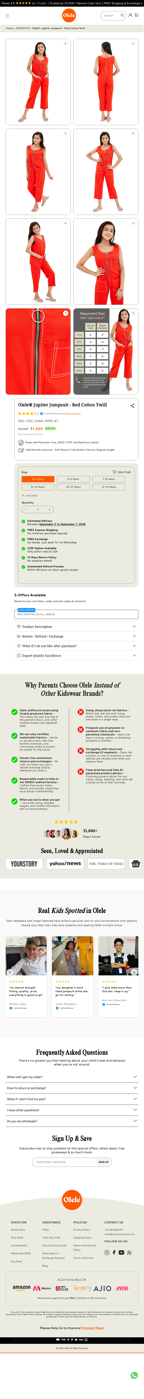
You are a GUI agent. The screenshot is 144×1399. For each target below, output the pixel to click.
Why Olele (17, 1237)
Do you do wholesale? (22, 1121)
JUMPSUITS (22, 28)
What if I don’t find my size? (26, 1099)
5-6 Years (73, 479)
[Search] (122, 15)
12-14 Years (109, 486)
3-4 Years (38, 479)
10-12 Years (73, 486)
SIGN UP (104, 1162)
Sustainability (19, 1245)
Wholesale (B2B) (21, 1253)
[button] (27, 413)
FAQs (45, 1229)
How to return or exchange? (26, 1088)
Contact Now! (93, 1328)
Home (9, 28)
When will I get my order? (24, 1077)
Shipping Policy (82, 1237)
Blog (45, 1265)
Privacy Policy (81, 1229)
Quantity (28, 502)
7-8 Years (109, 479)
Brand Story (18, 1229)
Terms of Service (83, 1258)
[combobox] (113, 15)
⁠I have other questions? (23, 1110)
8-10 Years (38, 486)
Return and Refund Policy (84, 1247)
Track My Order (51, 1237)
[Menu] (7, 16)
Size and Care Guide (54, 1245)
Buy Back (16, 1261)
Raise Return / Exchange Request (53, 1255)
